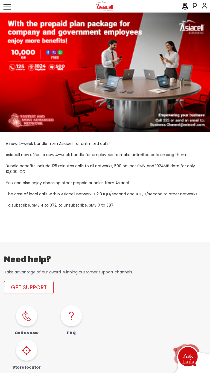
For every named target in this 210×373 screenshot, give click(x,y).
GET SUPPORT (29, 287)
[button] (188, 357)
